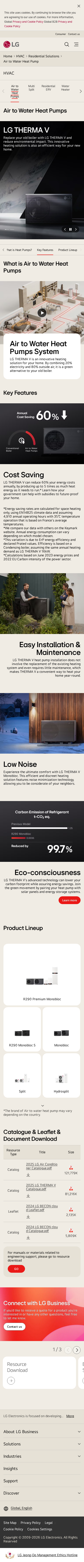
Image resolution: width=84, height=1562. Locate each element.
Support (10, 1480)
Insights (10, 1468)
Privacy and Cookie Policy (28, 21)
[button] (7, 229)
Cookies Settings (39, 1529)
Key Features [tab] (45, 250)
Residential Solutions (43, 56)
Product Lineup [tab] (67, 250)
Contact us (74, 34)
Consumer (60, 34)
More (70, 1416)
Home (7, 56)
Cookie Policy (13, 1529)
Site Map (9, 1523)
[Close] (79, 6)
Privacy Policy (30, 1523)
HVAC (20, 56)
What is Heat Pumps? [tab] (18, 250)
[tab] (15, 91)
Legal (49, 1523)
